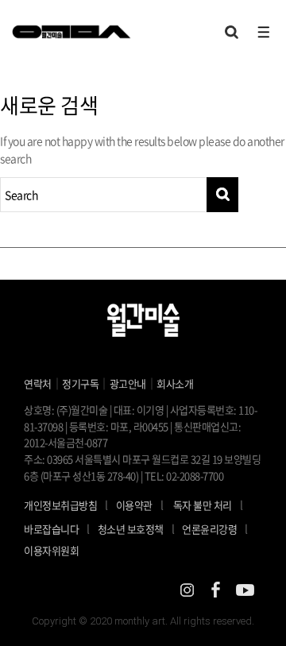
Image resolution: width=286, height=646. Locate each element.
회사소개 (175, 383)
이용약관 (134, 505)
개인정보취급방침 (60, 505)
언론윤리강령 (215, 528)
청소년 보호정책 (136, 528)
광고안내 (128, 383)
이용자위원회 (51, 550)
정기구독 (80, 383)
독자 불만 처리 (202, 505)
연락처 (38, 383)
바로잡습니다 (51, 528)
